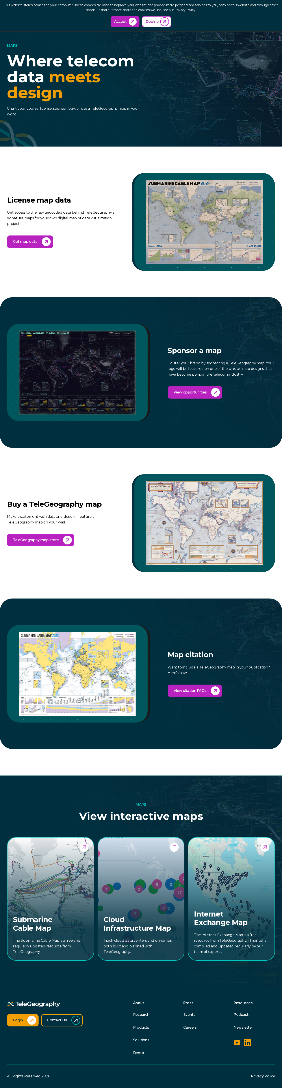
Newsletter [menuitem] (243, 1027)
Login (18, 1020)
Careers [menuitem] (190, 1027)
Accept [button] (120, 21)
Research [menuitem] (141, 1015)
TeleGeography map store (36, 540)
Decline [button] (152, 21)
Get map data (25, 241)
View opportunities (190, 392)
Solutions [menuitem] (141, 1040)
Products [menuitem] (141, 1027)
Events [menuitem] (189, 1015)
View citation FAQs (190, 691)
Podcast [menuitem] (241, 1015)
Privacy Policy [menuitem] (263, 1076)
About (138, 1003)
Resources (243, 1003)
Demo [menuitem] (138, 1053)
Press (188, 1003)
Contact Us (57, 1020)
